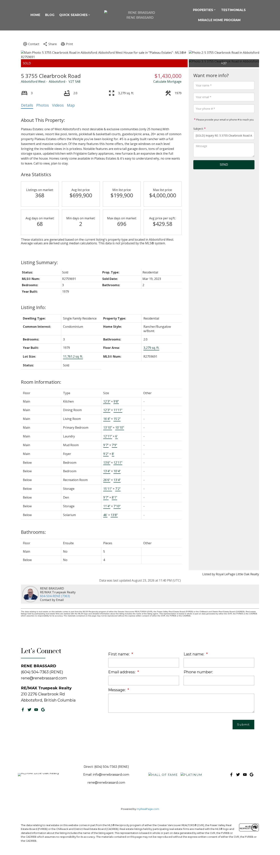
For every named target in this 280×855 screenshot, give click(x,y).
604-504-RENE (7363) (55, 596)
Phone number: (198, 672)
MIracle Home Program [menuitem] (219, 20)
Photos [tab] (42, 105)
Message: (117, 690)
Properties (203, 10)
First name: (119, 654)
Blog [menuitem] (49, 15)
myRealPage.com (148, 809)
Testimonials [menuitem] (233, 10)
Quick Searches (73, 15)
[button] (23, 709)
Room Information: (41, 382)
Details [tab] (27, 105)
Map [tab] (71, 105)
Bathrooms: (33, 532)
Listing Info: (33, 307)
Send (224, 164)
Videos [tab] (58, 105)
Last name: (194, 654)
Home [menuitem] (35, 15)
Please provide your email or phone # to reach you (225, 119)
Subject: (198, 128)
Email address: (122, 672)
